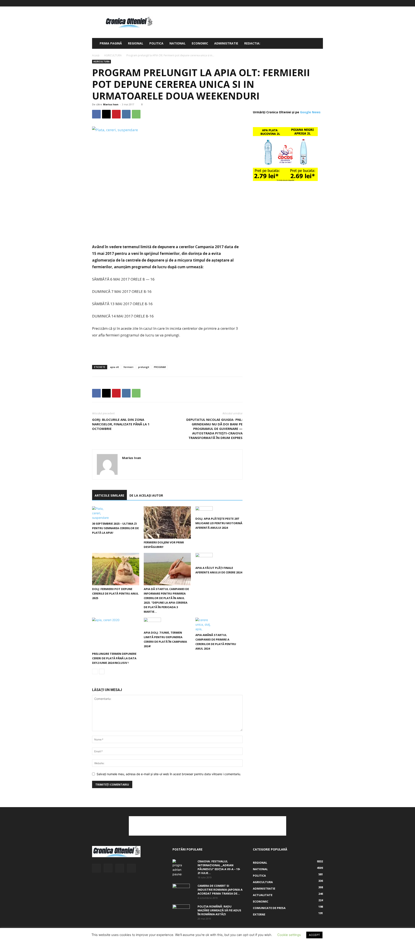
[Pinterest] (116, 114)
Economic (200, 43)
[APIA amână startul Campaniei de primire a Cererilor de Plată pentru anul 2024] (219, 624)
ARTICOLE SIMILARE (109, 495)
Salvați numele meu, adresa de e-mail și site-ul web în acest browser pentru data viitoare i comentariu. (169, 774)
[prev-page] (94, 671)
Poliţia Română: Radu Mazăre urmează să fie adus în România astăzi (219, 910)
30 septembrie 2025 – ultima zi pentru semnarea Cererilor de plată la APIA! (115, 528)
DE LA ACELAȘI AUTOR (146, 495)
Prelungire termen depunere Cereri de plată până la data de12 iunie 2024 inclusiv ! (114, 658)
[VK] (126, 114)
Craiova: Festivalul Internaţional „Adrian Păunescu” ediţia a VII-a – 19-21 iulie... (219, 867)
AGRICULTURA (113, 55)
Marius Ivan (110, 104)
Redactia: (252, 43)
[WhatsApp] (136, 114)
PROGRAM (160, 367)
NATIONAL (177, 43)
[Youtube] (319, 3)
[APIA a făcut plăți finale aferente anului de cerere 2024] (219, 558)
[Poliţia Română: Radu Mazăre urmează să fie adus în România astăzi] (181, 909)
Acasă (95, 55)
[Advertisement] (244, 22)
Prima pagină (111, 43)
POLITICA (156, 43)
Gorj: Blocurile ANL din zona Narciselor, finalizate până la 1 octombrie (121, 424)
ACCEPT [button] (314, 935)
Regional (135, 43)
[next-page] (101, 671)
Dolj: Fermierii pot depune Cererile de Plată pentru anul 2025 (115, 593)
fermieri (128, 367)
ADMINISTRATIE (226, 43)
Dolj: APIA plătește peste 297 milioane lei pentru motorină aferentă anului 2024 (218, 523)
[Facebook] (298, 3)
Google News (310, 112)
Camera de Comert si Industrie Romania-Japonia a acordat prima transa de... (220, 889)
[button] (318, 44)
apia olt (114, 367)
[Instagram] (305, 3)
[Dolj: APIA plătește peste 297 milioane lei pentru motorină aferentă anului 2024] (219, 510)
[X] (312, 3)
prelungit (143, 367)
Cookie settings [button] (289, 935)
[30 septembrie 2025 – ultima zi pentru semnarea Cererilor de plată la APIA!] (115, 513)
